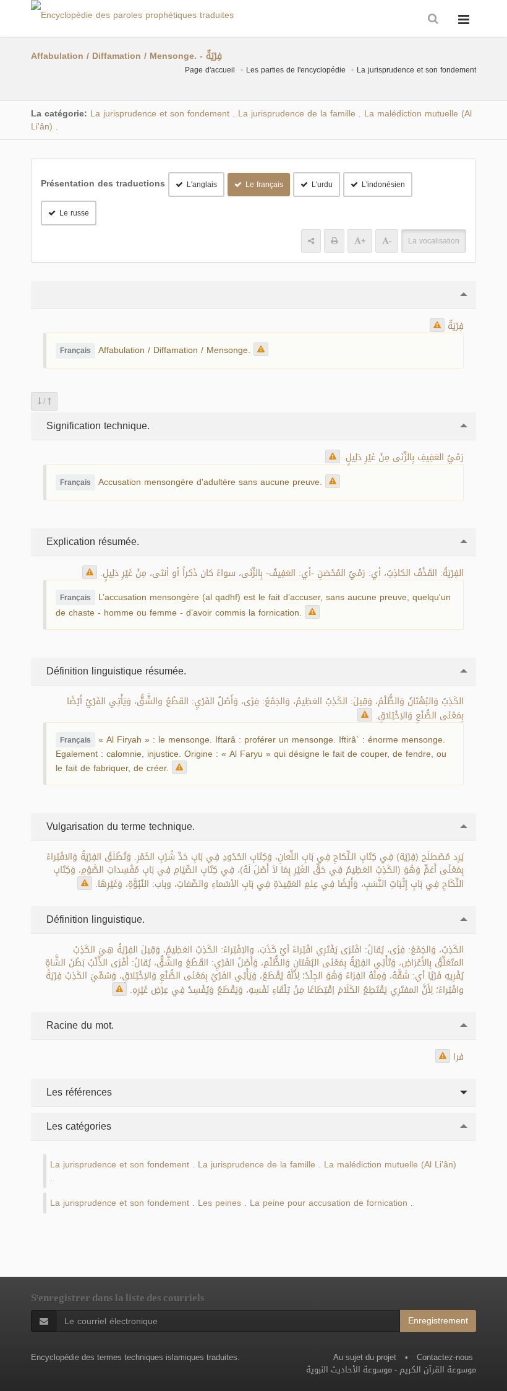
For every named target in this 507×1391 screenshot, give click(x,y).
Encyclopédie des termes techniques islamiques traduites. (135, 1357)
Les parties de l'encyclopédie (296, 70)
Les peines (219, 1203)
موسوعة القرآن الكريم (437, 1369)
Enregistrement (438, 1320)
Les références (77, 1092)
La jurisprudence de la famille (297, 113)
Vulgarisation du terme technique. (119, 826)
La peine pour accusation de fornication (328, 1203)
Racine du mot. (78, 1025)
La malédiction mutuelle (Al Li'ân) (390, 1164)
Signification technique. (96, 425)
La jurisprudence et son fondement (416, 70)
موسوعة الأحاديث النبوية (349, 1369)
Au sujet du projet (364, 1357)
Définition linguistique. (94, 919)
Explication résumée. (91, 541)
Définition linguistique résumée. (114, 671)
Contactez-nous (445, 1357)
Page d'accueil (210, 70)
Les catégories (77, 1126)
